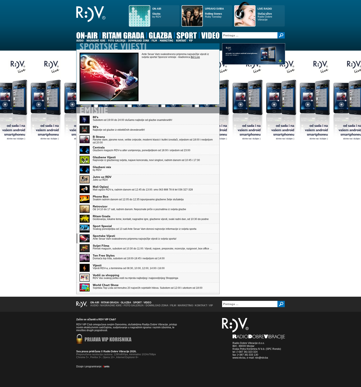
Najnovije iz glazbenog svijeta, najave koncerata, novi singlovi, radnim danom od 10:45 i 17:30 (146, 159)
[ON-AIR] (87, 36)
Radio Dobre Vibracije (265, 14)
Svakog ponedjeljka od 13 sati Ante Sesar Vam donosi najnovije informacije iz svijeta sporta (144, 227)
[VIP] (191, 40)
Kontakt (201, 305)
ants (106, 366)
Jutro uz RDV (102, 178)
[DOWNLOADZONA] (138, 40)
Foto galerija (134, 305)
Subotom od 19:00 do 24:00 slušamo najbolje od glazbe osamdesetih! (132, 118)
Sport (137, 302)
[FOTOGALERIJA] (117, 40)
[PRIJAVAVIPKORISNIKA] (108, 339)
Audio (94, 305)
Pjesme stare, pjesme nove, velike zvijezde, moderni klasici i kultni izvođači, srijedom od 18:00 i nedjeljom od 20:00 (153, 139)
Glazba (126, 302)
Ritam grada (110, 302)
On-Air (94, 302)
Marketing (185, 305)
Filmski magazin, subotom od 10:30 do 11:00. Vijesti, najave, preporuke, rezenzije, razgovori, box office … (152, 247)
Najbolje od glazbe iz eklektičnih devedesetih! (119, 128)
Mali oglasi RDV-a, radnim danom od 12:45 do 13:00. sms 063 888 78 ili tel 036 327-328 (143, 188)
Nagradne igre (111, 305)
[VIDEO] (210, 36)
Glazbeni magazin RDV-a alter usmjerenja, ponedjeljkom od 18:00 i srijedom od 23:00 (141, 149)
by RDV (156, 12)
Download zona (157, 305)
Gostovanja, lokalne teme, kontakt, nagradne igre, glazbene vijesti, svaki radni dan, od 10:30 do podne (151, 218)
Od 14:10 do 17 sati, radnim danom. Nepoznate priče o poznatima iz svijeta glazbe (139, 208)
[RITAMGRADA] (123, 36)
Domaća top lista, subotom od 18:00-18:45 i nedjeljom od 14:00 (129, 257)
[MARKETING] (166, 40)
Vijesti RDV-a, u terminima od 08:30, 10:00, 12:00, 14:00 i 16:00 (129, 267)
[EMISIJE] (93, 110)
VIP (211, 305)
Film (173, 305)
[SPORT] (187, 36)
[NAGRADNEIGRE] (96, 40)
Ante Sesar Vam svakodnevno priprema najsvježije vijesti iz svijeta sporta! (134, 237)
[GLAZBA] (160, 36)
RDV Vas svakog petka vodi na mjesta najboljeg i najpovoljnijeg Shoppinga (135, 277)
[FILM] (154, 40)
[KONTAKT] (181, 40)
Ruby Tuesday (214, 12)
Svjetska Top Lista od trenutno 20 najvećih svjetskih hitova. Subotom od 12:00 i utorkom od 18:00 (147, 286)
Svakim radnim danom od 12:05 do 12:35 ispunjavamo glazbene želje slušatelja (138, 198)
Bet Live (195, 57)
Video (147, 302)
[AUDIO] (80, 40)
